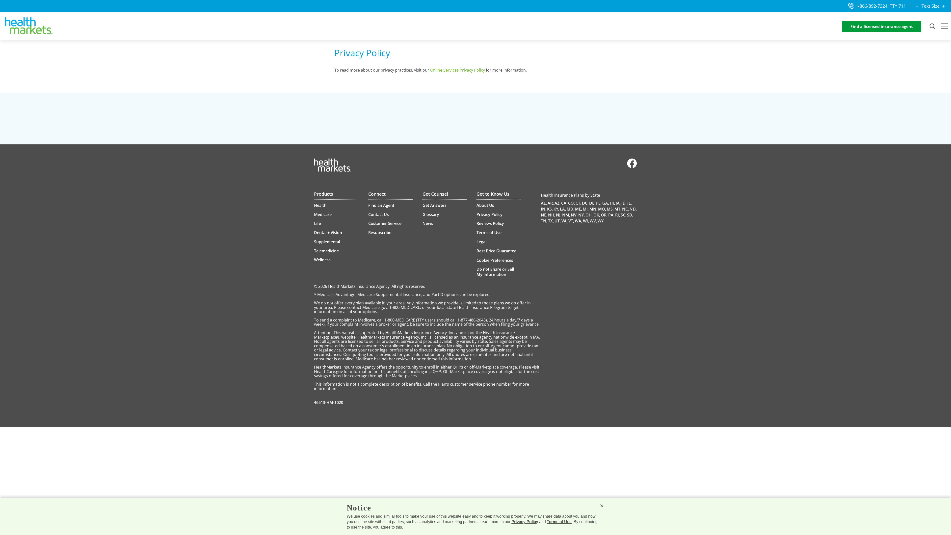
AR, (551, 203)
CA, (564, 203)
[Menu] (944, 27)
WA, (578, 221)
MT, (617, 209)
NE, (544, 215)
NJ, (558, 215)
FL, (599, 203)
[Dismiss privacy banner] (601, 505)
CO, (571, 203)
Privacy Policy (524, 522)
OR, (604, 215)
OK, (596, 215)
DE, (592, 203)
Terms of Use (559, 522)
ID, (624, 203)
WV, (593, 221)
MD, (570, 209)
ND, (633, 209)
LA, (563, 209)
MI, (586, 209)
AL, (544, 203)
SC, (623, 215)
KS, (550, 209)
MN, (593, 209)
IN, (543, 209)
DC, (585, 203)
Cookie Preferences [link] (494, 260)
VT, (571, 221)
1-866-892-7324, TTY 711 (881, 6)
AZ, (557, 203)
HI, (612, 203)
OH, (589, 215)
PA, (611, 215)
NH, (551, 215)
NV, (574, 215)
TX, (551, 221)
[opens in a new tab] (632, 167)
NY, (581, 215)
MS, (610, 209)
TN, (544, 221)
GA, (605, 203)
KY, (556, 209)
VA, (564, 221)
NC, (625, 209)
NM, (566, 215)
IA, (618, 203)
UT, (558, 221)
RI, (617, 215)
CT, (578, 203)
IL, (629, 203)
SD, (630, 215)
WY (601, 221)
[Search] (932, 26)
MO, (602, 209)
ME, (578, 209)
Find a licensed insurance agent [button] (881, 26)
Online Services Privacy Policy (457, 70)
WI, (586, 221)
